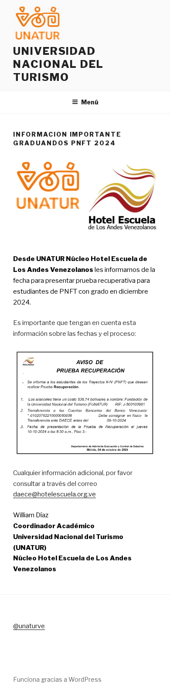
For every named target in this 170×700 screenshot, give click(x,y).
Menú (90, 102)
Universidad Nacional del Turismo (58, 64)
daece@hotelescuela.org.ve (54, 494)
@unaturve (29, 626)
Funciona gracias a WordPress (57, 679)
